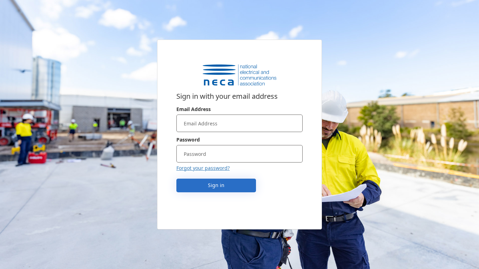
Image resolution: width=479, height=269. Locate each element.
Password (188, 139)
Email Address (193, 109)
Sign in (216, 185)
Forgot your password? (203, 168)
